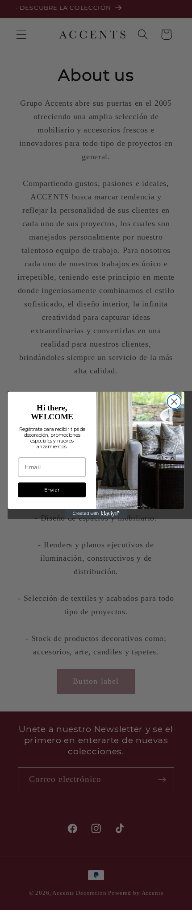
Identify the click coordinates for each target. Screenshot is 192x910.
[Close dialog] (174, 402)
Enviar (51, 490)
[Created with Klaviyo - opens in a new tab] (96, 513)
